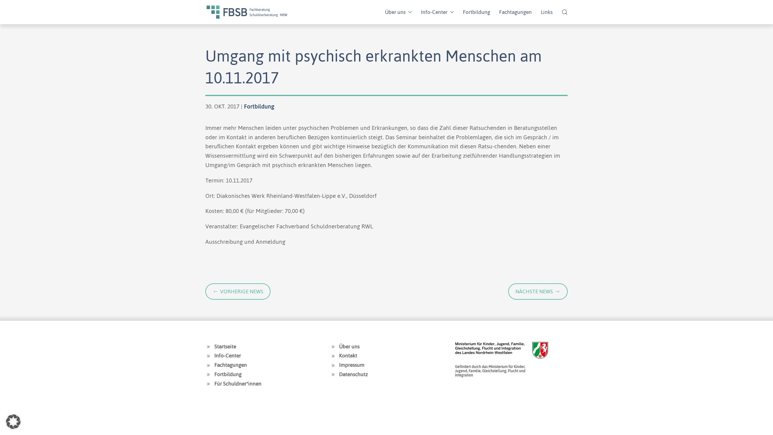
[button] (565, 12)
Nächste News (534, 291)
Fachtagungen (515, 12)
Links (547, 12)
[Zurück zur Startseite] (247, 12)
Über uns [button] (395, 12)
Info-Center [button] (434, 12)
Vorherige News (241, 291)
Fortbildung (476, 12)
